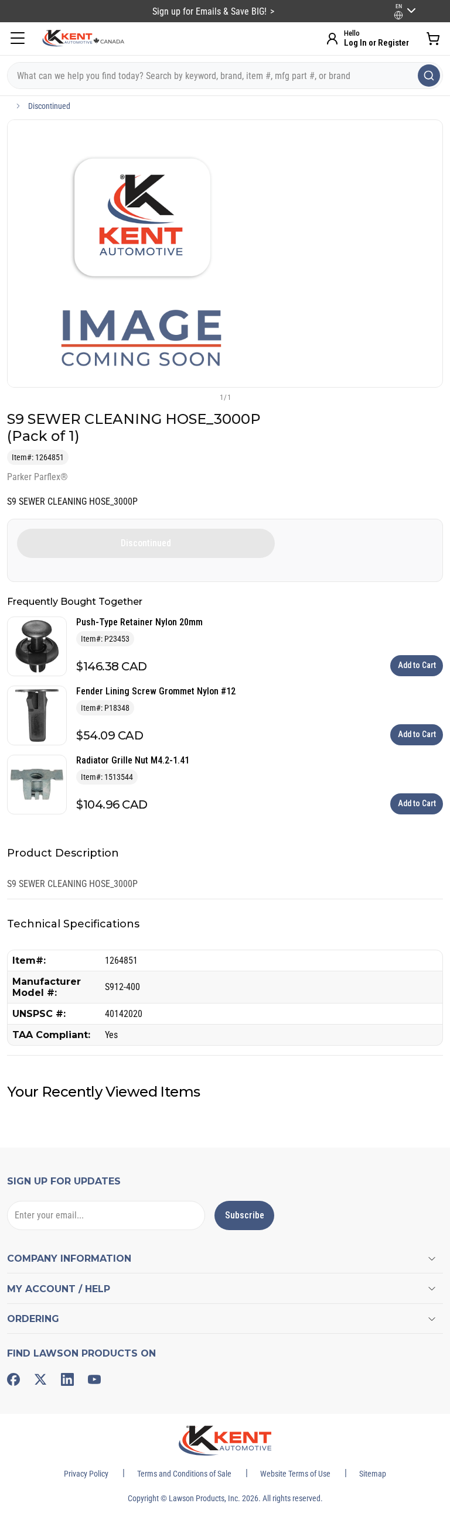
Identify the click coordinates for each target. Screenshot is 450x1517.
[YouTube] (94, 1379)
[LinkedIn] (67, 1379)
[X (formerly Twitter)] (40, 1379)
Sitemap (372, 1473)
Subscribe (244, 1215)
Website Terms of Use (295, 1473)
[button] (205, 397)
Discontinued (49, 106)
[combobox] (225, 75)
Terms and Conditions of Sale (184, 1473)
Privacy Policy (86, 1473)
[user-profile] (398, 15)
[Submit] (429, 75)
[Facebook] (13, 1379)
